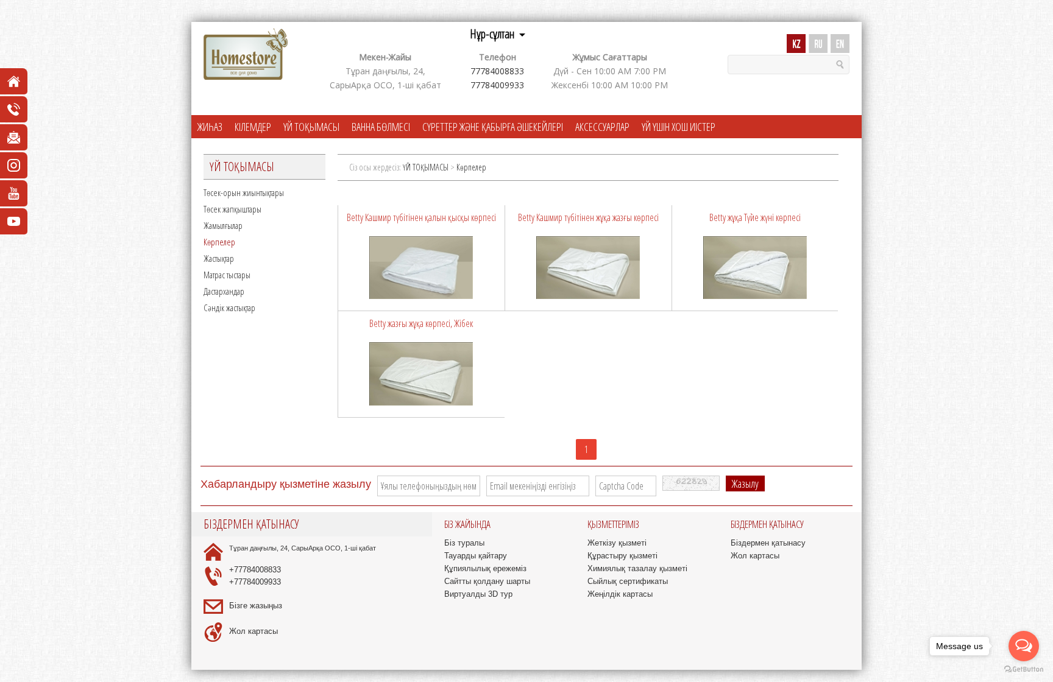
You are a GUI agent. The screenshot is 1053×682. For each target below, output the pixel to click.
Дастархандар (224, 291)
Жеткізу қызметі (617, 542)
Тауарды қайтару (475, 555)
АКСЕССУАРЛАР (602, 126)
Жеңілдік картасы (620, 594)
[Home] (246, 54)
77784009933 (497, 85)
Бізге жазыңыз (255, 605)
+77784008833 (255, 569)
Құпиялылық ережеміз (485, 568)
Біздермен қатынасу (768, 542)
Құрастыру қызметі (622, 555)
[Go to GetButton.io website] (1023, 669)
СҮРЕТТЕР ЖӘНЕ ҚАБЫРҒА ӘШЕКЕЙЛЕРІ (492, 126)
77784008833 (497, 71)
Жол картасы (253, 631)
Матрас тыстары (227, 275)
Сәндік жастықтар (229, 307)
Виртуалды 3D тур (478, 594)
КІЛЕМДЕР (253, 126)
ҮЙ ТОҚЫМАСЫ (311, 126)
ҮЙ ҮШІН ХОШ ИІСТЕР (678, 126)
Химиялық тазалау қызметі (637, 568)
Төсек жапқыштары (232, 209)
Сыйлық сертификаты (627, 581)
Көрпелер (219, 242)
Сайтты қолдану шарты (487, 581)
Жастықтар (219, 258)
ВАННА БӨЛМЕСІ (381, 126)
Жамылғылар (223, 225)
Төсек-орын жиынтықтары (244, 192)
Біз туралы (464, 542)
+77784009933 (255, 581)
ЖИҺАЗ (209, 126)
